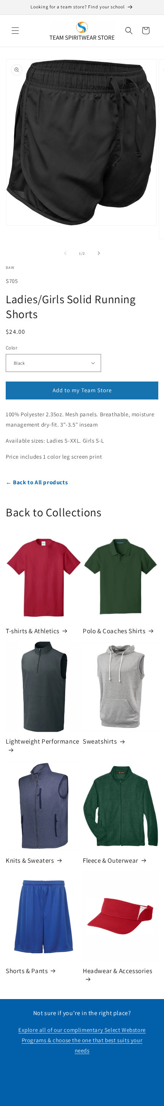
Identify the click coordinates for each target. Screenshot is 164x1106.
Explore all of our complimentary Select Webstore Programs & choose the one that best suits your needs (82, 1040)
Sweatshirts (100, 741)
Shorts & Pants (27, 971)
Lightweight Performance (42, 741)
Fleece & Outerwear (110, 860)
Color (11, 347)
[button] (15, 30)
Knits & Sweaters (30, 860)
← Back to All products (37, 482)
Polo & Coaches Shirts (114, 631)
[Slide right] (98, 253)
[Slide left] (65, 253)
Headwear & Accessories (117, 971)
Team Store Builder (90, 1099)
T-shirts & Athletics (32, 631)
